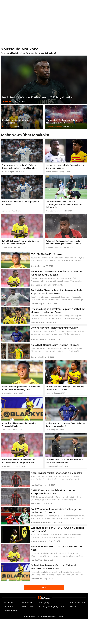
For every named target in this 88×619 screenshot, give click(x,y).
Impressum (27, 602)
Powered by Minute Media (38, 616)
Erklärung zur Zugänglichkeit (51, 606)
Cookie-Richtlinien (77, 602)
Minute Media (28, 606)
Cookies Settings (10, 610)
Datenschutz (8, 606)
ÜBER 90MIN (8, 602)
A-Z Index (73, 606)
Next (44, 587)
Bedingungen (45, 602)
